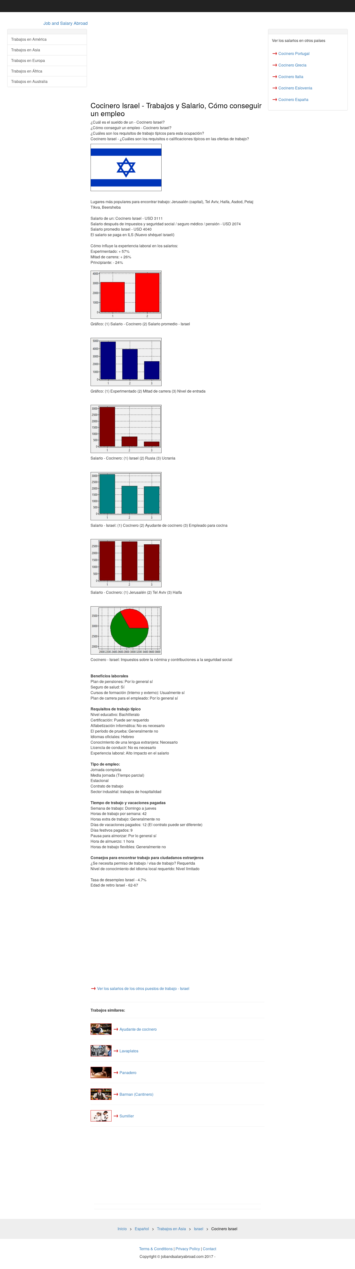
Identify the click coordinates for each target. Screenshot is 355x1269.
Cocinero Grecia (292, 65)
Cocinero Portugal (294, 53)
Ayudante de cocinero (138, 1029)
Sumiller (127, 1116)
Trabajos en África (26, 71)
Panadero (128, 1072)
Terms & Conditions (156, 1248)
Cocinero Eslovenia (295, 88)
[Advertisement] (177, 63)
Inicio (122, 1228)
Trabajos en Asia (25, 50)
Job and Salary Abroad (65, 23)
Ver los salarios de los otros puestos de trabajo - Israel (143, 988)
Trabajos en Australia (29, 81)
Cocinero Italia (290, 76)
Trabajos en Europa (28, 60)
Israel (198, 1228)
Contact (209, 1248)
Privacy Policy (188, 1248)
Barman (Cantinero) (136, 1094)
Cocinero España (293, 99)
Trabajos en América (29, 39)
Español (142, 1228)
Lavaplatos (129, 1051)
